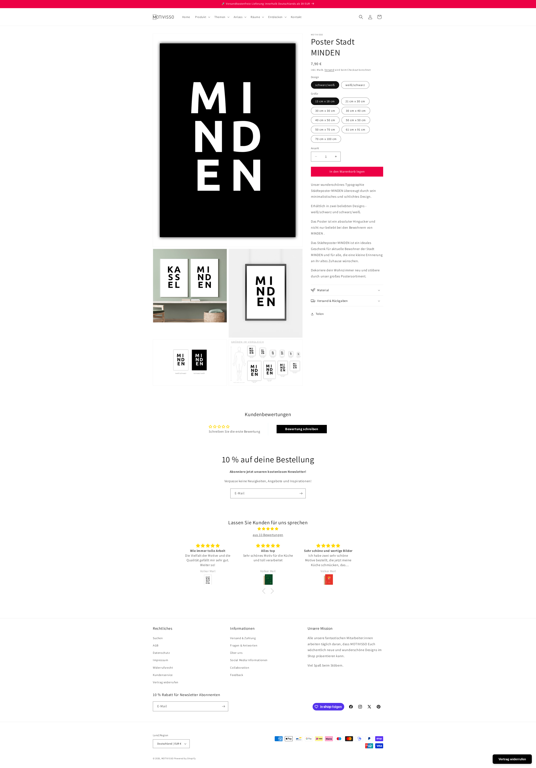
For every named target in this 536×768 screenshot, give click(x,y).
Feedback (236, 675)
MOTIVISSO (167, 758)
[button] (202, 17)
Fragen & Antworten (243, 645)
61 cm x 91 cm (355, 129)
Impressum (160, 660)
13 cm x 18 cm (325, 101)
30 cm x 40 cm (356, 111)
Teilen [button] (320, 314)
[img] (268, 529)
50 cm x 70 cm (325, 129)
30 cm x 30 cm (325, 111)
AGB (155, 645)
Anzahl (315, 148)
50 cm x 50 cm (356, 120)
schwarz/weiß (325, 85)
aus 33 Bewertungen (268, 535)
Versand (329, 69)
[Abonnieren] (300, 493)
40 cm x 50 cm (325, 120)
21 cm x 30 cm (355, 101)
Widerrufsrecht (163, 667)
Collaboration (239, 667)
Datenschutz (161, 653)
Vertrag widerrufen (165, 682)
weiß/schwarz (355, 85)
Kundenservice (163, 675)
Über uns (236, 653)
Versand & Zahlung (243, 638)
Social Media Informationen (249, 660)
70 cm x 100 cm (326, 139)
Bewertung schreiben (301, 429)
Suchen (158, 638)
